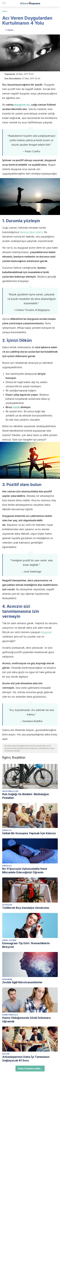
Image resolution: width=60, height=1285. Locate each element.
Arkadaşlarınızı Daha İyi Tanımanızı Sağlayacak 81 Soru (25, 1058)
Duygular (7, 905)
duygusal (46, 632)
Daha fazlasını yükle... (30, 1068)
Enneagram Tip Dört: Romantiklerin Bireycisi (26, 945)
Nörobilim (7, 979)
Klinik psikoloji (10, 1015)
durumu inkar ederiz (31, 232)
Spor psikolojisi (10, 791)
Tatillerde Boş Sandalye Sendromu (25, 907)
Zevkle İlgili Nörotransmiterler (22, 982)
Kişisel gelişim (9, 940)
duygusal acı (22, 104)
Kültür (5, 1054)
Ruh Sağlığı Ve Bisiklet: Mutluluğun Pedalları (25, 796)
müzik (16, 407)
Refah (4, 11)
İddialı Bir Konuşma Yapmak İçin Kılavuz (29, 833)
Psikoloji (6, 830)
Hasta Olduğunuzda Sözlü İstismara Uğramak (26, 1019)
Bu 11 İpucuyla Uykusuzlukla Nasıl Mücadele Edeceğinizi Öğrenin (24, 870)
